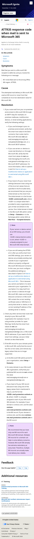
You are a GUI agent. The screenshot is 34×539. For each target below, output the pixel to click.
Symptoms (6, 56)
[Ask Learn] (27, 24)
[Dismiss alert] (31, 2)
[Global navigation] (2, 20)
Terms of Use (24, 534)
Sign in (30, 20)
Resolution (6, 61)
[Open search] (26, 20)
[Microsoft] (17, 20)
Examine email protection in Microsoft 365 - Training (15, 487)
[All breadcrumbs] (3, 24)
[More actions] (31, 24)
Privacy (12, 531)
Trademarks (5, 536)
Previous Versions (17, 528)
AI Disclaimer (5, 528)
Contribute (4, 531)
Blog (26, 528)
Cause (5, 58)
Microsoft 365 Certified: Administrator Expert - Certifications (16, 500)
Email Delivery (10, 24)
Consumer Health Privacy (9, 534)
